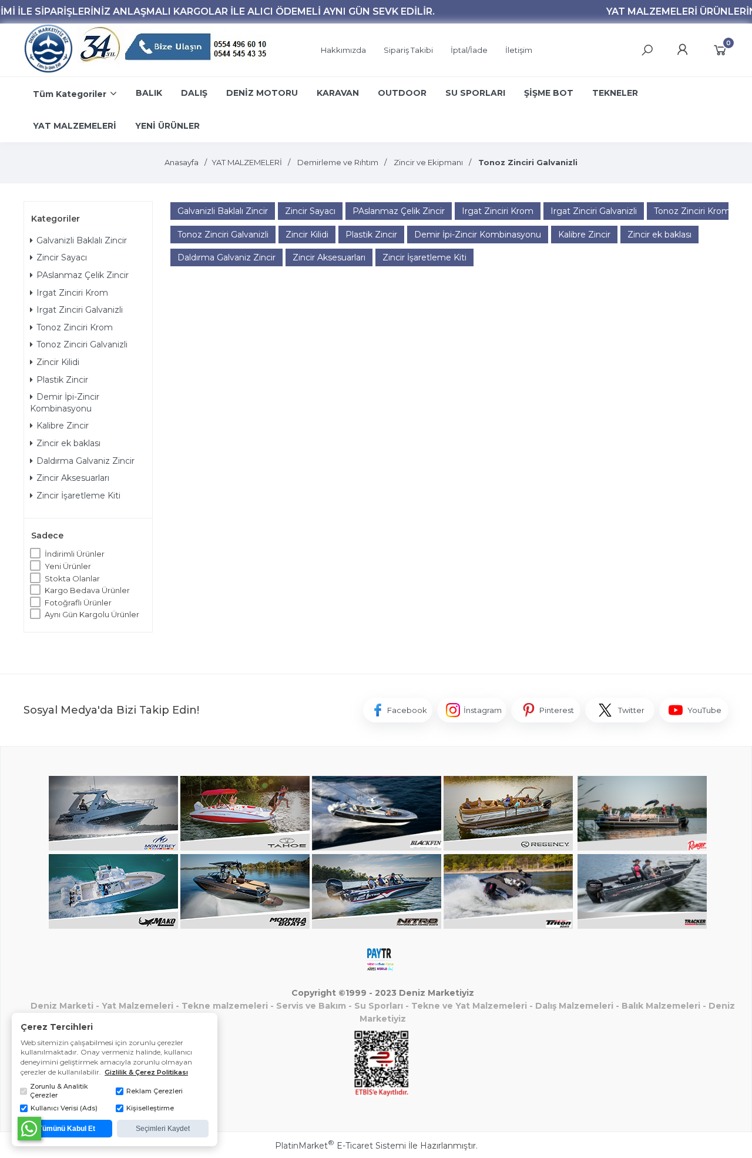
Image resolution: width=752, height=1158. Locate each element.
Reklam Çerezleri (154, 1091)
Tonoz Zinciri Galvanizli (81, 344)
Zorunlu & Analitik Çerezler (59, 1090)
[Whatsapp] (29, 1128)
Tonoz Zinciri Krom (74, 327)
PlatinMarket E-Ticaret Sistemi (340, 1145)
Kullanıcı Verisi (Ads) (64, 1108)
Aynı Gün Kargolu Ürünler (92, 614)
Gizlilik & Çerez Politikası (146, 1072)
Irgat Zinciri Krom (72, 292)
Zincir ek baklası (68, 443)
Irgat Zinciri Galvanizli (79, 309)
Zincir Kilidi (57, 362)
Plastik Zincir (62, 379)
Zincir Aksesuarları (72, 478)
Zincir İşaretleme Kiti (78, 495)
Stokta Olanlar (72, 578)
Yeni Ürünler (68, 566)
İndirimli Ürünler (75, 553)
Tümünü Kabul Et (66, 1128)
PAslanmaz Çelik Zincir (82, 275)
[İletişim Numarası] (175, 50)
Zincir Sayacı (61, 257)
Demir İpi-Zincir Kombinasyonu (64, 402)
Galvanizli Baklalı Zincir (81, 240)
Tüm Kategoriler (69, 94)
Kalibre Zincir (62, 425)
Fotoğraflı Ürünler (78, 602)
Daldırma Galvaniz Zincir (85, 461)
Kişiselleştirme (150, 1108)
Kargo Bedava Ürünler (87, 590)
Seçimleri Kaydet (163, 1128)
